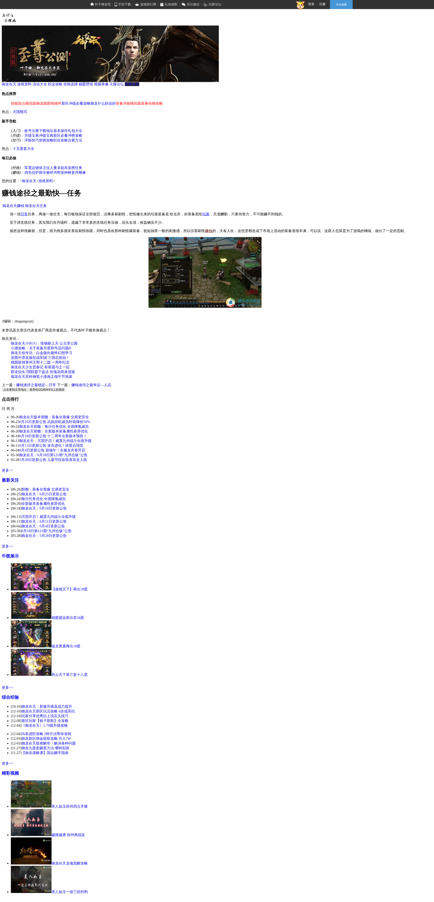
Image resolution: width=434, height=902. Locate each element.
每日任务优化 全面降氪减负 (43, 499)
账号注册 (31, 131)
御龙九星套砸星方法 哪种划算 (45, 748)
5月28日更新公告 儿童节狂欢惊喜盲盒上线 (53, 460)
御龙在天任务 (36, 206)
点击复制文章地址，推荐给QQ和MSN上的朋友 (34, 389)
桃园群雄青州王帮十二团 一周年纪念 (40, 362)
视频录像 (101, 84)
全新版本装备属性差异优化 (43, 503)
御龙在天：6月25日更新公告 (44, 494)
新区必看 (60, 135)
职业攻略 (55, 84)
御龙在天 (9, 84)
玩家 (206, 214)
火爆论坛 (116, 84)
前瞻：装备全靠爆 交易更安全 (45, 489)
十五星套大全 (23, 148)
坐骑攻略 (46, 140)
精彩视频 (10, 773)
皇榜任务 (75, 168)
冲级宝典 (46, 135)
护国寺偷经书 (46, 172)
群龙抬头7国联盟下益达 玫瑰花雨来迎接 (43, 372)
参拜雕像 (78, 172)
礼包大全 (75, 131)
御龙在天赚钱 (13, 206)
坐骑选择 (70, 84)
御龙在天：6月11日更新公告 (44, 521)
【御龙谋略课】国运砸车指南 (44, 753)
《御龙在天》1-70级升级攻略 (44, 725)
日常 (24, 214)
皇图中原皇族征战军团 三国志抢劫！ (40, 357)
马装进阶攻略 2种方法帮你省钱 (46, 734)
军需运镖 (31, 168)
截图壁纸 (86, 84)
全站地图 (341, 4)
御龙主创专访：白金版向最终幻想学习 (41, 353)
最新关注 (10, 480)
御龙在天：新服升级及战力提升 (46, 706)
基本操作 (60, 131)
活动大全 (40, 84)
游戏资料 (24, 84)
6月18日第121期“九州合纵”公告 (46, 531)
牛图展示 (10, 556)
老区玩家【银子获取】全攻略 (44, 721)
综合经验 (10, 697)
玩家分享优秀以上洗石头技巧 (44, 716)
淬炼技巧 (31, 140)
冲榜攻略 (75, 135)
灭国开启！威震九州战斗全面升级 (48, 517)
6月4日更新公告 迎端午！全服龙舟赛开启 (52, 450)
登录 (311, 4)
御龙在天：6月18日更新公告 (44, 508)
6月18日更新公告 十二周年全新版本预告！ (53, 436)
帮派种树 (64, 172)
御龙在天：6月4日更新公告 (43, 526)
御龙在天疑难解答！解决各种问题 (48, 743)
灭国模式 (20, 112)
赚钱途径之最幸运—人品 (91, 385)
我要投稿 (132, 84)
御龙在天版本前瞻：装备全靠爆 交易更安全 (54, 417)
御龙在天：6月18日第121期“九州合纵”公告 (53, 455)
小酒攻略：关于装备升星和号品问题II (41, 348)
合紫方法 (75, 140)
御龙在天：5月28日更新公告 (44, 536)
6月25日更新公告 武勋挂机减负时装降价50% (54, 422)
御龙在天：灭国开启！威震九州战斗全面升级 (55, 441)
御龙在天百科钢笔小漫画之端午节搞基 (41, 376)
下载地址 (46, 131)
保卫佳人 (46, 168)
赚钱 (208, 231)
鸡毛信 (29, 172)
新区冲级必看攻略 (75, 103)
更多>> (7, 470)
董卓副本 (60, 168)
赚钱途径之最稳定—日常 (36, 385)
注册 (322, 4)
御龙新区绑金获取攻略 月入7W (46, 738)
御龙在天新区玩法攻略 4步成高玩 (48, 711)
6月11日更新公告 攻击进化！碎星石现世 (51, 445)
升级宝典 (31, 135)
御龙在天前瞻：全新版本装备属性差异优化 (53, 431)
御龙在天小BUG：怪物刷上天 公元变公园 (44, 343)
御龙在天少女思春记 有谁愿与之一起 (40, 367)
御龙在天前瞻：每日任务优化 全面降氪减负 (54, 426)
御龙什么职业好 (103, 103)
